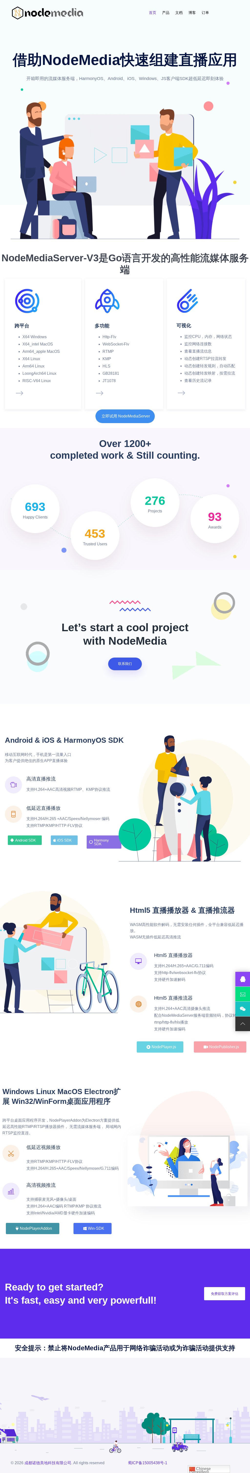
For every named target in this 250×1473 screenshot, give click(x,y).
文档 (179, 12)
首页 (153, 12)
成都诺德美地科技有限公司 (47, 1463)
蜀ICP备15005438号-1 (147, 1463)
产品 (166, 12)
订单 (206, 12)
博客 (192, 12)
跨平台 (22, 325)
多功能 (102, 325)
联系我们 (125, 664)
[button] (125, 416)
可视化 (184, 325)
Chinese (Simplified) (200, 1470)
